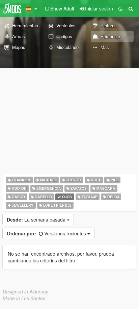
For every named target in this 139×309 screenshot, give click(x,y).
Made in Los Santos (24, 298)
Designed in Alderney (25, 291)
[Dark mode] (120, 8)
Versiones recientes (47, 233)
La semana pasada (37, 219)
